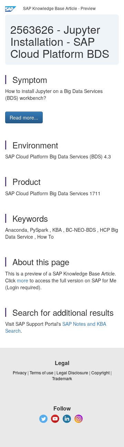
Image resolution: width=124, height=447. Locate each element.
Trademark (62, 378)
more (22, 280)
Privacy (20, 372)
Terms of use (41, 372)
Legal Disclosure (72, 372)
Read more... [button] (24, 117)
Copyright (100, 372)
